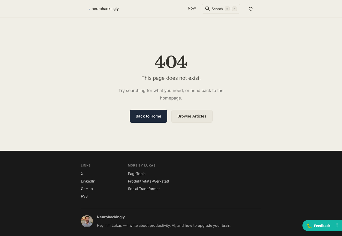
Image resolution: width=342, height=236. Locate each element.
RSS (84, 196)
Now (192, 8)
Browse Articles (192, 116)
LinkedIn (88, 181)
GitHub (87, 188)
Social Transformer (144, 188)
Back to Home (148, 116)
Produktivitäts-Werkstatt (148, 181)
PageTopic (136, 174)
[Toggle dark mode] (250, 8)
